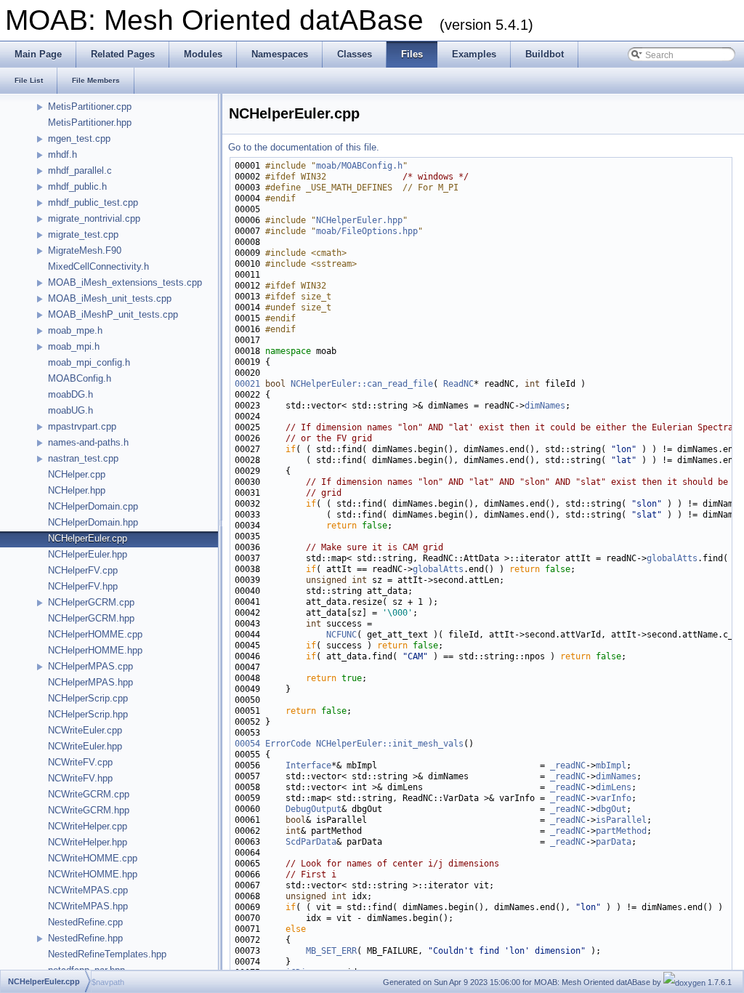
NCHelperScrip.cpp (88, 698)
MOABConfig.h (79, 378)
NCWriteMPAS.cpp (88, 890)
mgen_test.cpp (79, 138)
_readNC (568, 765)
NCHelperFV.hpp (83, 586)
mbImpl (611, 765)
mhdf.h (62, 154)
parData (613, 842)
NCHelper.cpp (76, 474)
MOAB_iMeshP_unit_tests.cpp (113, 314)
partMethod (621, 831)
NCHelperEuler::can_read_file (362, 384)
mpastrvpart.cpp (82, 426)
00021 (247, 384)
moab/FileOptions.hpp (367, 231)
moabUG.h (70, 410)
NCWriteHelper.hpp (87, 842)
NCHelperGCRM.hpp (91, 618)
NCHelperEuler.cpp (87, 538)
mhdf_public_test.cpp (93, 202)
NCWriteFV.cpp (80, 762)
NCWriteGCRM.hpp (88, 810)
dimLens (613, 787)
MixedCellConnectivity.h (98, 266)
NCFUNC (341, 635)
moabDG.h (70, 394)
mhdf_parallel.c (80, 170)
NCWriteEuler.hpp (85, 746)
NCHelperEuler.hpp (87, 554)
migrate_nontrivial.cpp (94, 218)
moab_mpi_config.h (89, 362)
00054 (247, 744)
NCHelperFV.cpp (83, 570)
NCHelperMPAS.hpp (90, 682)
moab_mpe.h (75, 330)
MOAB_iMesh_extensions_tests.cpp (125, 282)
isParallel (621, 820)
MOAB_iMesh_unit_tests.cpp (109, 298)
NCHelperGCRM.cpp (91, 602)
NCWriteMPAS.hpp (88, 906)
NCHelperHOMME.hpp (95, 650)
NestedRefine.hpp (85, 938)
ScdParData (311, 842)
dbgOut (611, 809)
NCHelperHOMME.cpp (95, 634)
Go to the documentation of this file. (303, 147)
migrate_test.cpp (83, 234)
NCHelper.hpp (76, 490)
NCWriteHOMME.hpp (92, 874)
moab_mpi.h (74, 346)
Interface (308, 765)
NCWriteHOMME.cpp (92, 858)
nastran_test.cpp (83, 458)
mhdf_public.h (77, 186)
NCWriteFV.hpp (80, 778)
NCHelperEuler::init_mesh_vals (390, 744)
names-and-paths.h (88, 442)
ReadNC (458, 384)
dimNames (545, 406)
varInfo (613, 798)
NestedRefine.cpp (85, 922)
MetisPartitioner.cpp (90, 106)
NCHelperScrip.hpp (88, 714)
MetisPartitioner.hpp (90, 122)
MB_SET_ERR (331, 951)
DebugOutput (313, 809)
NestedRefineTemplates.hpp (107, 954)
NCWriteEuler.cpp (85, 730)
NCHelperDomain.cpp (93, 506)
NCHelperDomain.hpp (93, 522)
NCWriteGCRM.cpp (88, 794)
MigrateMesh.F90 (84, 250)
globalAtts (672, 558)
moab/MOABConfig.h (359, 166)
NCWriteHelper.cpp (87, 826)
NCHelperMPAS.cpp (90, 666)
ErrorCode (288, 744)
